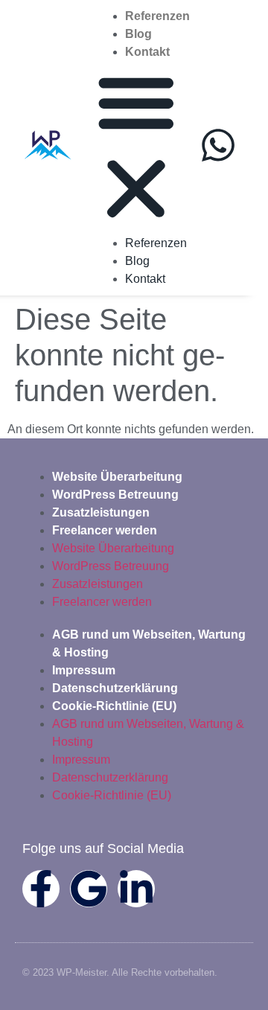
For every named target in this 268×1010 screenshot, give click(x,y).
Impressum (83, 670)
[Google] (88, 888)
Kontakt (147, 51)
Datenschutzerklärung (115, 688)
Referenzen (157, 16)
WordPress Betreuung (115, 494)
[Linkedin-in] (136, 888)
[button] (136, 147)
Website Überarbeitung (117, 476)
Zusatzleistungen (101, 512)
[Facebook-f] (41, 888)
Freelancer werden (104, 530)
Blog (138, 34)
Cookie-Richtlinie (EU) (114, 706)
